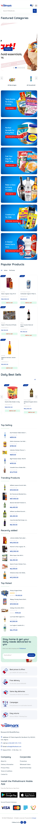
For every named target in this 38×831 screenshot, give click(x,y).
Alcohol (3, 291)
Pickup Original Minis (16, 590)
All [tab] (1, 270)
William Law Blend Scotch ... (18, 511)
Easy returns (14, 713)
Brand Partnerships (25, 767)
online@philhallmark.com (14, 746)
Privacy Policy (5, 767)
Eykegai (34, 818)
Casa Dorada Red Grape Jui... (18, 520)
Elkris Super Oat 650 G (16, 555)
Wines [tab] (5, 270)
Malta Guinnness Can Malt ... (18, 441)
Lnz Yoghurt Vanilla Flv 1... (17, 625)
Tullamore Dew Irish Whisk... (18, 572)
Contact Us (4, 774)
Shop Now (8, 49)
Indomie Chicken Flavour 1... (18, 450)
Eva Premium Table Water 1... (18, 432)
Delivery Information (7, 764)
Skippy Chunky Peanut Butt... (18, 599)
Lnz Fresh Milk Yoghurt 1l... (17, 616)
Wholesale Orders (25, 764)
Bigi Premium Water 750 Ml (18, 458)
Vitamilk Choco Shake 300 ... (18, 467)
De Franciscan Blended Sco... (18, 494)
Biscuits (3, 323)
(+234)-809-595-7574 (14, 743)
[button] (14, 67)
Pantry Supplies (15, 400)
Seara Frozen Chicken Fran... (18, 564)
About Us (3, 761)
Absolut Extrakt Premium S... (18, 502)
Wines (22, 323)
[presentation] (1, 78)
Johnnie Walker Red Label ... (18, 538)
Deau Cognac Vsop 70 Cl (8, 293)
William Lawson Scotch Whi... (18, 485)
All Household (19, 85)
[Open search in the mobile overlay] (19, 10)
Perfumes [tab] (12, 270)
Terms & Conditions (6, 771)
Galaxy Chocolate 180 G (17, 608)
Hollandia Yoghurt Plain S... (28, 293)
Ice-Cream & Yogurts (25, 291)
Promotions (23, 761)
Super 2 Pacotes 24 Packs (8, 325)
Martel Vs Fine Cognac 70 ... (18, 546)
